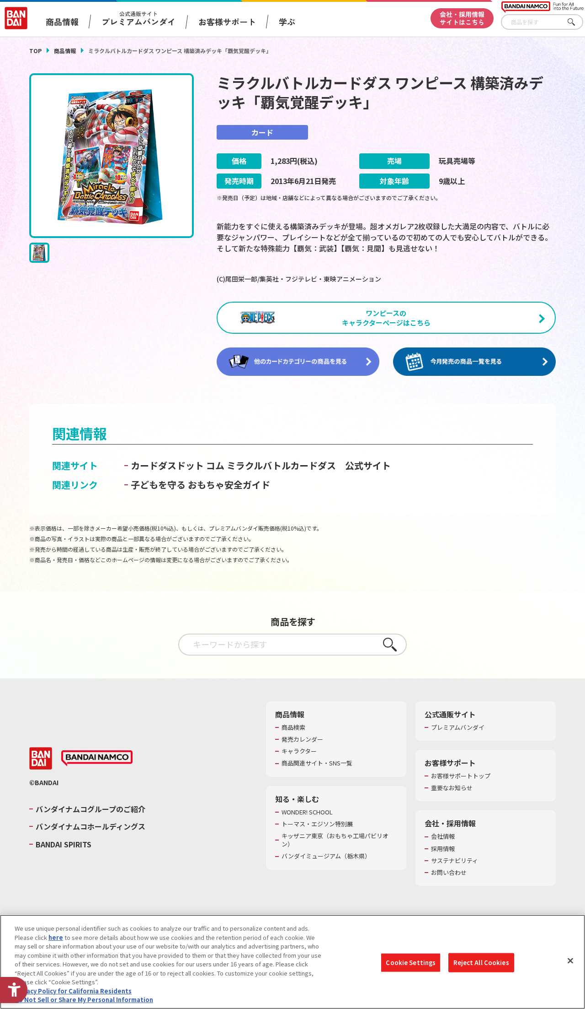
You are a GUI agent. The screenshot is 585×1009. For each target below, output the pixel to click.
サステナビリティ (454, 861)
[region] (292, 962)
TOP (35, 50)
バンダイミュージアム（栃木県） (326, 856)
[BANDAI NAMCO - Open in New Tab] (97, 758)
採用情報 (443, 849)
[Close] (570, 961)
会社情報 (443, 836)
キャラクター (299, 751)
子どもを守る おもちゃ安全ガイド (200, 484)
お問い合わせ (449, 872)
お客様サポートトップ (460, 776)
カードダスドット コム (177, 465)
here (55, 937)
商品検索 (293, 727)
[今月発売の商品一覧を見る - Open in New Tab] (474, 361)
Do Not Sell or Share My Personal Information (84, 999)
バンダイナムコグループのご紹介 (90, 809)
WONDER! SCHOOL (307, 812)
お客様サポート (227, 21)
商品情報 (65, 50)
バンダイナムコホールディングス (90, 826)
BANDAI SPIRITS (63, 844)
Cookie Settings (411, 962)
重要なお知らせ (452, 788)
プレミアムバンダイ (457, 727)
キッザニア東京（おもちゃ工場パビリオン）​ (335, 840)
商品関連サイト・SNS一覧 (317, 763)
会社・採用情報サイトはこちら (462, 18)
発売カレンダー (302, 739)
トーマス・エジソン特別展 (317, 824)
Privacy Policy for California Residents (73, 991)
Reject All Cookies (481, 962)
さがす (576, 22)
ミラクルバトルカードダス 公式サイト (309, 465)
